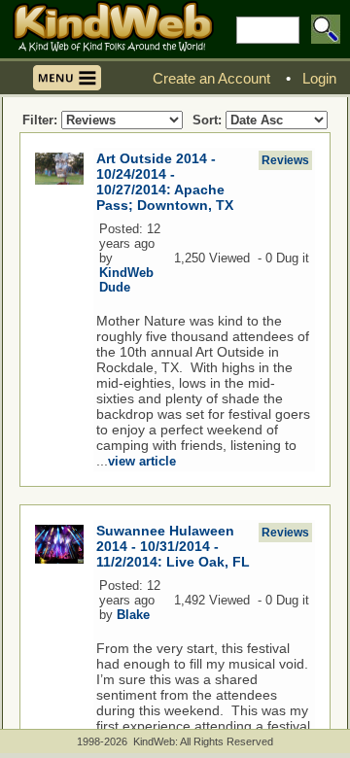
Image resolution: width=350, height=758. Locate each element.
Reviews (285, 160)
